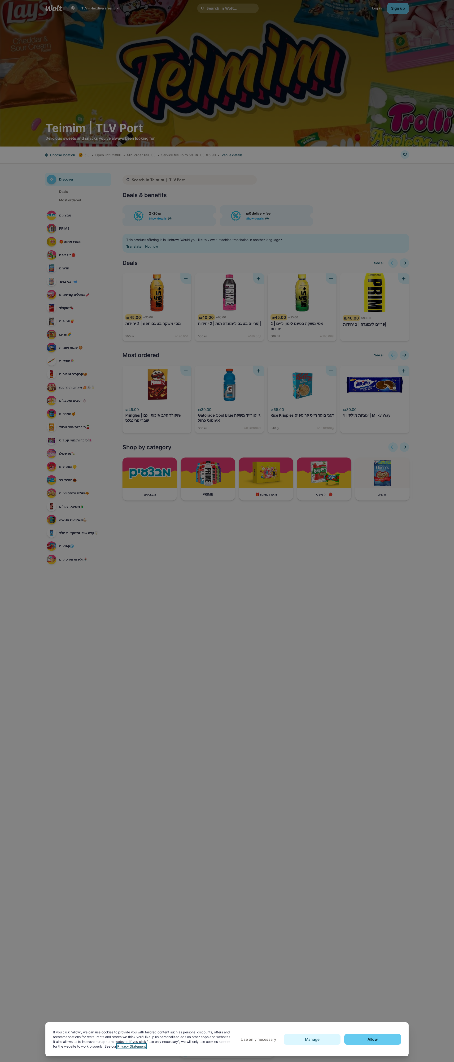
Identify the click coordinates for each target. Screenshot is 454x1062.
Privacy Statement (131, 1046)
